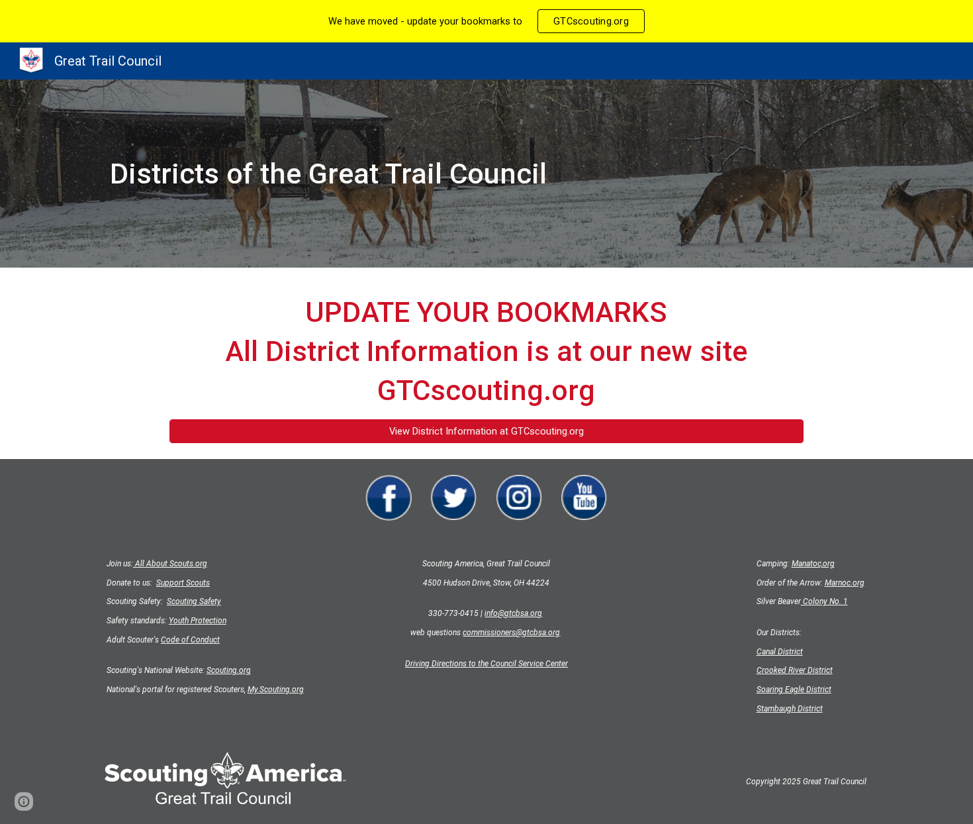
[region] (486, 21)
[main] (421, 174)
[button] (24, 801)
